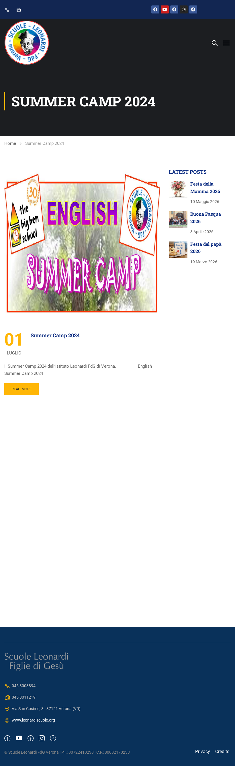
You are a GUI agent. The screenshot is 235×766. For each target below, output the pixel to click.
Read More (21, 389)
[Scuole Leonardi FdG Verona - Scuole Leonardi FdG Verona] (26, 42)
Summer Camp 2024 (55, 335)
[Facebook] (155, 9)
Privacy (202, 751)
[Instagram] (184, 9)
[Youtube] (165, 9)
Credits (222, 751)
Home (10, 143)
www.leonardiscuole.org (33, 720)
